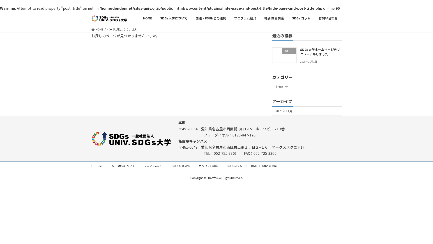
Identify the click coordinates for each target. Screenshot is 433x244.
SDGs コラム (234, 166)
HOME (99, 166)
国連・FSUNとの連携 (264, 166)
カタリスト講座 (208, 166)
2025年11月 (284, 111)
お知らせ (281, 86)
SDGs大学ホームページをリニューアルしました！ (320, 51)
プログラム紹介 (153, 166)
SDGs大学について (123, 166)
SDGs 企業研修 (181, 166)
